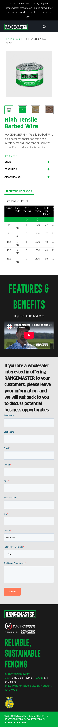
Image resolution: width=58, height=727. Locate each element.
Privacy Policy (26, 719)
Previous (10, 74)
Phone (7, 464)
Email (7, 448)
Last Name (10, 432)
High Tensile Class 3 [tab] (19, 191)
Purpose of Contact (14, 546)
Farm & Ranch (14, 39)
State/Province (11, 497)
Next (47, 74)
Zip (6, 514)
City (6, 481)
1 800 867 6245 (22, 677)
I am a (7, 530)
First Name (10, 415)
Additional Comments (15, 563)
